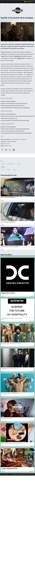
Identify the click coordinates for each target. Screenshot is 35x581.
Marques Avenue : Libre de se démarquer (6, 418)
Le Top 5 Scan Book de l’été (9, 468)
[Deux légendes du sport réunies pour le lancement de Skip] (17, 457)
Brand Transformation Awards (15, 4)
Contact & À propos (13, 474)
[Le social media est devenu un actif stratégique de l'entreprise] (17, 358)
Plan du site (18, 474)
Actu (3, 169)
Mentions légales (23, 474)
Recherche (25, 4)
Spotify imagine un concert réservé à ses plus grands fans (10, 246)
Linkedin (9, 149)
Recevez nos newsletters (30, 1)
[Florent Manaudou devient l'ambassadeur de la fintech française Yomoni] (17, 382)
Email (13, 149)
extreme (5, 319)
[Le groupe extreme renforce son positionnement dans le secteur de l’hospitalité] (17, 308)
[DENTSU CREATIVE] (17, 275)
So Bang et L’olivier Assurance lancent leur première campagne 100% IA (10, 343)
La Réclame (17, 10)
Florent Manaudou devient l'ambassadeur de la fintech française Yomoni (10, 393)
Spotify (19, 163)
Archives (8, 169)
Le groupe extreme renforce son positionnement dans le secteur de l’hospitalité (11, 318)
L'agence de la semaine (8, 293)
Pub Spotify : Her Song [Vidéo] (6, 110)
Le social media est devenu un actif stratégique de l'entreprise (9, 368)
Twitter (6, 149)
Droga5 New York (11, 163)
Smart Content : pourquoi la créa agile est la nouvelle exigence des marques (11, 443)
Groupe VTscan (28, 474)
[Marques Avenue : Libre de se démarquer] (17, 407)
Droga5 (3, 163)
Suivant (33, 452)
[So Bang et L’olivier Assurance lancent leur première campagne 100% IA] (17, 333)
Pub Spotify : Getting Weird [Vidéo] (7, 123)
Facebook (2, 149)
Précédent (1, 452)
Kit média (22, 4)
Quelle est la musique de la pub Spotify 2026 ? (8, 197)
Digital (14, 169)
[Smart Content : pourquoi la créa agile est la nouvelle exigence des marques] (17, 432)
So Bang (5, 344)
